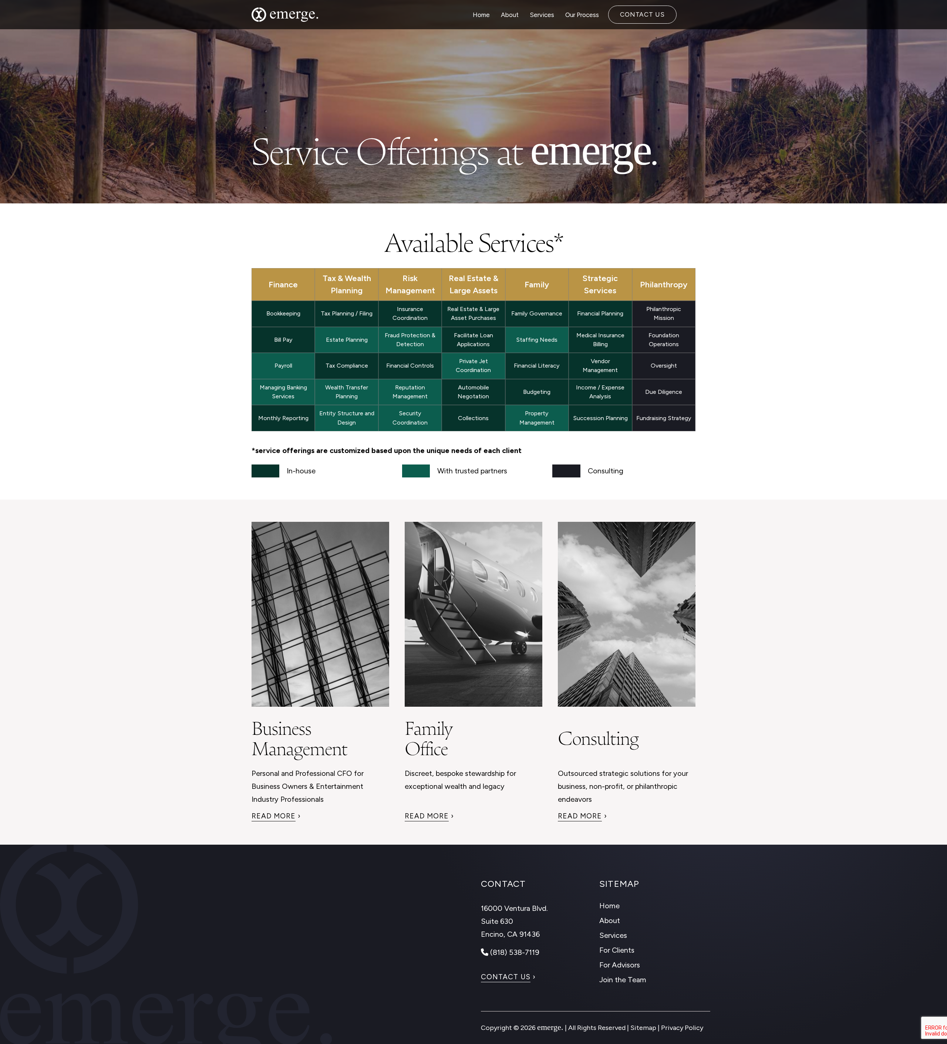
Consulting (598, 736)
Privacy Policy (682, 1028)
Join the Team (622, 979)
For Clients (616, 950)
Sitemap (643, 1028)
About (510, 14)
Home (481, 14)
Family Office (428, 736)
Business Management (299, 736)
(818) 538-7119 (513, 952)
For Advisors (619, 965)
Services (542, 14)
